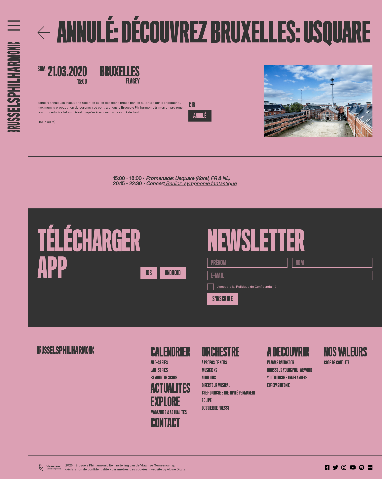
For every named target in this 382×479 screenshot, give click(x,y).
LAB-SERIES (159, 370)
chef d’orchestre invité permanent (228, 393)
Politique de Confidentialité (256, 287)
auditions (209, 378)
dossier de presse (216, 408)
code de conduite (337, 362)
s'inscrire (222, 299)
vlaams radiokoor (280, 362)
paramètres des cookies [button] (130, 469)
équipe (207, 400)
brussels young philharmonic (290, 370)
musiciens (209, 370)
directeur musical (216, 385)
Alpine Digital (176, 469)
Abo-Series (159, 362)
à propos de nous (214, 362)
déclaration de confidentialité (87, 469)
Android (173, 273)
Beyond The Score (164, 378)
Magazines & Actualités (169, 412)
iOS (148, 273)
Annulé (200, 116)
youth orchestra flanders (287, 378)
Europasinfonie (278, 385)
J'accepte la (246, 287)
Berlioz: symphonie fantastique (201, 183)
